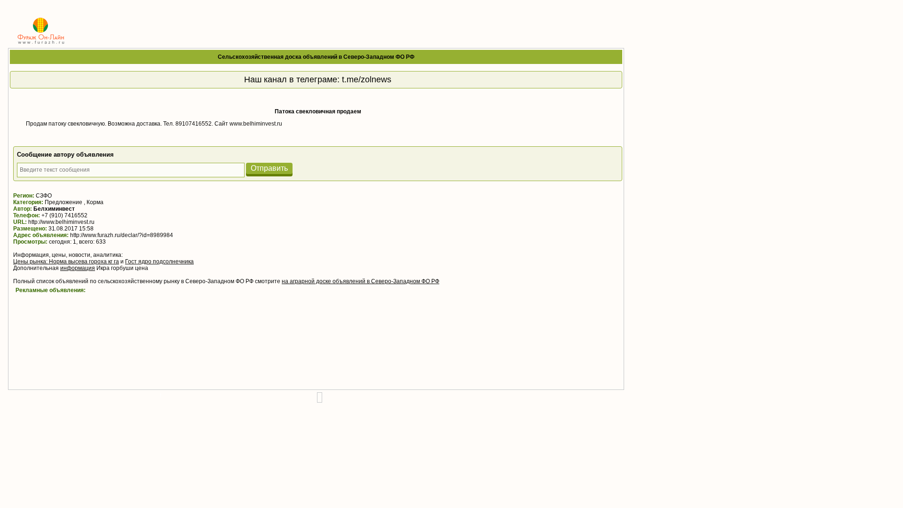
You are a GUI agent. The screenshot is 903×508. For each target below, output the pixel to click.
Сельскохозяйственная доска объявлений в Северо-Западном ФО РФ (316, 57)
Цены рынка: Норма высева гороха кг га (66, 261)
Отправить (269, 168)
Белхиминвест (54, 209)
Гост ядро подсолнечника (159, 261)
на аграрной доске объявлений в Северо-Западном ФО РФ (360, 281)
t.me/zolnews (366, 79)
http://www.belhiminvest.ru (61, 222)
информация (77, 268)
